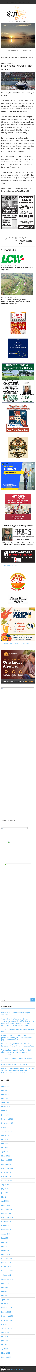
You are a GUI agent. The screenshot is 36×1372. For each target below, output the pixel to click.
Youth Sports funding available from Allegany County (18, 1030)
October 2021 (6, 1324)
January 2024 (6, 1213)
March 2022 (5, 1304)
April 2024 (5, 1201)
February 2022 (6, 1308)
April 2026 (5, 1102)
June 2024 (4, 1193)
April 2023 (5, 1250)
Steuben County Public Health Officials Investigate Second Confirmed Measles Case (17, 1045)
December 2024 (7, 1168)
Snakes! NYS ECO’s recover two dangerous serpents (16, 1014)
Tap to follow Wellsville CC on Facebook (15, 643)
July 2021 (4, 1336)
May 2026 (4, 1098)
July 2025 (4, 1139)
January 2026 (6, 1115)
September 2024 (7, 1180)
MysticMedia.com (17, 1369)
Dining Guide (26, 2)
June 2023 (4, 1242)
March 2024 (5, 1205)
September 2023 (7, 1230)
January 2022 (6, 1312)
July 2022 (4, 1287)
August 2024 (5, 1185)
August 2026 (5, 1086)
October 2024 (6, 1176)
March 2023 (5, 1254)
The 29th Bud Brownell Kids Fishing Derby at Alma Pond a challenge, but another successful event (17, 1052)
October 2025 (6, 1127)
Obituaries (13, 2)
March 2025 (5, 1156)
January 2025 (6, 1164)
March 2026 (5, 1107)
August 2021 (5, 1332)
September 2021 (7, 1328)
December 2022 (7, 1267)
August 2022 (5, 1283)
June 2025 (4, 1144)
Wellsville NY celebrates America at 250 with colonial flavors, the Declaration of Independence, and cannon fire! (17, 1071)
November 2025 (7, 1123)
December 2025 (7, 1119)
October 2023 (6, 1226)
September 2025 (7, 1131)
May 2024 (4, 1197)
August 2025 (5, 1135)
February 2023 (6, 1258)
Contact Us (19, 2)
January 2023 (6, 1263)
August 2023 (5, 1234)
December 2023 (7, 1217)
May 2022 (4, 1295)
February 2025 (6, 1160)
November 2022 (7, 1271)
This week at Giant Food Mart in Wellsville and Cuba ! (16, 1059)
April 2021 (5, 1349)
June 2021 (4, 1341)
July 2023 (4, 1238)
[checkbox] (3, 1369)
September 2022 (7, 1279)
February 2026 (6, 1111)
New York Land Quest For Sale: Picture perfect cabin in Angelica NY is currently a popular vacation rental (16, 1037)
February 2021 (6, 1357)
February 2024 (6, 1209)
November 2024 (7, 1172)
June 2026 (4, 1094)
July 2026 (4, 1090)
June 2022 (4, 1291)
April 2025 (5, 1152)
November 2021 (7, 1320)
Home (7, 2)
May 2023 (4, 1246)
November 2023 (7, 1222)
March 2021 (5, 1353)
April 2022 (5, 1300)
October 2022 (6, 1275)
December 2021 (7, 1316)
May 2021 (4, 1345)
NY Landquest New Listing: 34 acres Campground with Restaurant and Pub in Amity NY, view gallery (15, 301)
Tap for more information (10, 565)
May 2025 (4, 1148)
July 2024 (4, 1189)
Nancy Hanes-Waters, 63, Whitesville (14, 1064)
